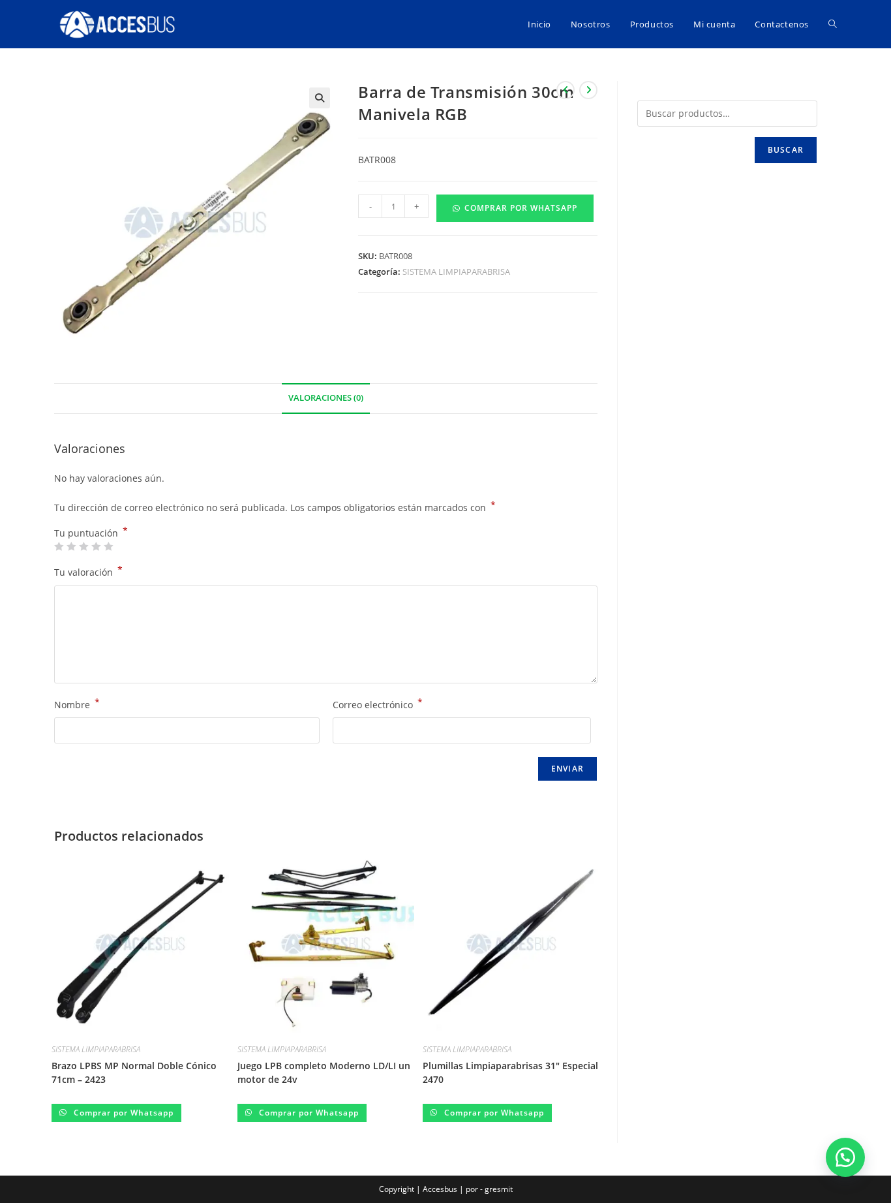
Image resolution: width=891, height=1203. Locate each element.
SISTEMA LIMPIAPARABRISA (456, 271)
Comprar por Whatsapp (520, 207)
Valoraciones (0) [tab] (325, 397)
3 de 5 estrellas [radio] (83, 546)
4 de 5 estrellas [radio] (95, 546)
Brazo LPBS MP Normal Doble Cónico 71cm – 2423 (134, 1072)
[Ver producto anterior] (565, 90)
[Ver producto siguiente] (588, 90)
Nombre (77, 703)
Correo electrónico (378, 703)
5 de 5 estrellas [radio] (108, 546)
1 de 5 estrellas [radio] (58, 546)
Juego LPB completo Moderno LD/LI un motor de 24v (323, 1072)
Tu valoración (88, 571)
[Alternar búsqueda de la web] (833, 24)
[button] (319, 97)
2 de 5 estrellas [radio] (71, 546)
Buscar (786, 149)
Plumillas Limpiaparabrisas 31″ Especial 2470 (510, 1072)
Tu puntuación (91, 533)
